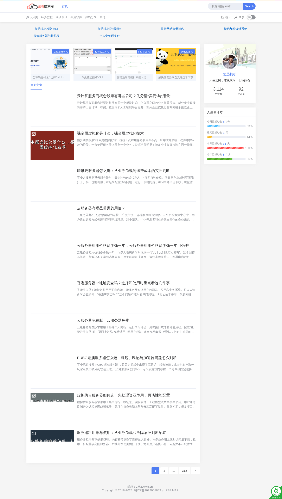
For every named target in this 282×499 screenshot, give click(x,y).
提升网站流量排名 (172, 28)
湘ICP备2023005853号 (149, 490)
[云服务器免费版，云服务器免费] (52, 332)
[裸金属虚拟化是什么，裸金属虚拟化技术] (52, 145)
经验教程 (47, 17)
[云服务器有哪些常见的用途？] (52, 220)
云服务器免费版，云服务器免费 (103, 320)
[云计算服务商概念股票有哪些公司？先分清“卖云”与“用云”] (52, 107)
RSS (168, 490)
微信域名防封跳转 (109, 28)
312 (184, 470)
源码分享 (91, 17)
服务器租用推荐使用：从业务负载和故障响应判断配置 (121, 433)
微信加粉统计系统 (235, 28)
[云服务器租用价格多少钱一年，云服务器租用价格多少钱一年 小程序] (52, 257)
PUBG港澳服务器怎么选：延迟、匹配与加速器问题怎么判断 (127, 358)
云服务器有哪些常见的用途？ (101, 208)
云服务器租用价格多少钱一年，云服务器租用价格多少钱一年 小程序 (133, 246)
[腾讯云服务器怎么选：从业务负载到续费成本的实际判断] (52, 182)
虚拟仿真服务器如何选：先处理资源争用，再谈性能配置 (123, 395)
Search (249, 6)
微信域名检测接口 (46, 28)
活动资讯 (61, 17)
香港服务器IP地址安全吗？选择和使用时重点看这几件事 (123, 283)
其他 (102, 17)
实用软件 (76, 17)
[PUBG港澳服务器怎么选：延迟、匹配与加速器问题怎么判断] (52, 369)
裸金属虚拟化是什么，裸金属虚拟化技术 (110, 133)
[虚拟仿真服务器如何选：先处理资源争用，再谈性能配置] (52, 407)
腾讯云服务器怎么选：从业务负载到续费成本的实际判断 (123, 171)
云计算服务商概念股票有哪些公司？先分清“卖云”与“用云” (124, 96)
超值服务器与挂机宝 (46, 35)
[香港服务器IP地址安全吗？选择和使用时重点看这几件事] (52, 295)
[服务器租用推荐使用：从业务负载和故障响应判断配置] (52, 444)
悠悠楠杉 (229, 74)
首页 (65, 6)
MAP (175, 490)
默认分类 (32, 17)
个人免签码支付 (110, 35)
